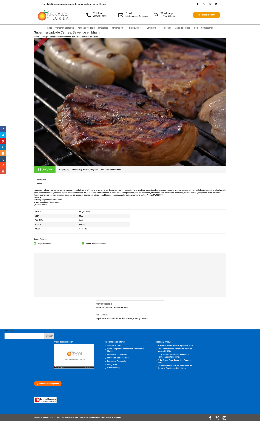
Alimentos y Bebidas (81, 169)
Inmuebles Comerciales (117, 354)
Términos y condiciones (90, 417)
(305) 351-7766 (99, 16)
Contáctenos (207, 28)
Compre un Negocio (64, 28)
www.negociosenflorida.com (46, 202)
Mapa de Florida (182, 28)
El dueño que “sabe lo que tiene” (171, 360)
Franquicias (135, 28)
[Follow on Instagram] (210, 4)
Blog (195, 28)
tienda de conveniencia (96, 244)
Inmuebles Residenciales (118, 358)
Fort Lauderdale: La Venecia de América (175, 349)
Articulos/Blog (113, 368)
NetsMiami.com (72, 417)
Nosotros (167, 28)
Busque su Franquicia (116, 361)
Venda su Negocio (86, 28)
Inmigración (112, 364)
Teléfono (98, 13)
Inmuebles (103, 28)
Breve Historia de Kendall (168, 345)
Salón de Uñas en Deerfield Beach (112, 306)
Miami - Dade (115, 169)
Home (36, 37)
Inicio (49, 28)
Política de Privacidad (111, 417)
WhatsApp (167, 13)
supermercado (44, 244)
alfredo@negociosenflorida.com (48, 199)
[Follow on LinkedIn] (216, 4)
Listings (44, 37)
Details (39, 184)
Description (41, 180)
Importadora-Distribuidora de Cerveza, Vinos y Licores (122, 317)
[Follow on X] (203, 4)
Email (128, 13)
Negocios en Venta (206, 15)
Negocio (53, 37)
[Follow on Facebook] (197, 4)
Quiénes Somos (114, 345)
